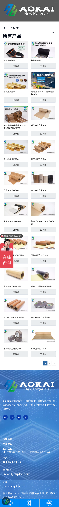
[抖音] (25, 417)
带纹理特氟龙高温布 (12, 221)
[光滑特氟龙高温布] (16, 177)
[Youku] (12, 417)
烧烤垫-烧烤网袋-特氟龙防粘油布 (42, 93)
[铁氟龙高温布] (16, 84)
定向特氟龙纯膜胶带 (12, 348)
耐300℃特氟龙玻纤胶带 (14, 255)
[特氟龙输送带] (16, 53)
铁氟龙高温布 (9, 91)
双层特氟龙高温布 (38, 190)
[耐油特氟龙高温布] (16, 146)
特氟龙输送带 (9, 60)
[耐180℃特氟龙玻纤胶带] (43, 273)
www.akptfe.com (15, 486)
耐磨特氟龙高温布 (38, 159)
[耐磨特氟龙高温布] (43, 146)
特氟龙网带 (36, 60)
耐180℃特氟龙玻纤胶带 (41, 286)
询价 (17, 66)
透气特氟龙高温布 (38, 125)
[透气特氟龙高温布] (43, 112)
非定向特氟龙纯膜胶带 (40, 317)
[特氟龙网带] (43, 53)
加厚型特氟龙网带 (38, 348)
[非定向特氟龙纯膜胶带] (43, 304)
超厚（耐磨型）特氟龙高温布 (42, 222)
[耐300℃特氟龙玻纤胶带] (16, 242)
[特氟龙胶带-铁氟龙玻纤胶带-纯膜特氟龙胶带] (16, 118)
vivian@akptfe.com (16, 474)
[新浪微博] (5, 417)
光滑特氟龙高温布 (11, 190)
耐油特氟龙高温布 (11, 159)
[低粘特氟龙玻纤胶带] (43, 242)
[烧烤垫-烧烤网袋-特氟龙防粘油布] (43, 84)
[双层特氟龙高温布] (43, 177)
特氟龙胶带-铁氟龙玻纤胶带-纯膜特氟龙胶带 (15, 126)
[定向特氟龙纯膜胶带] (16, 336)
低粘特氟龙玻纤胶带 (39, 255)
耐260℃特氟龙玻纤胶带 (14, 317)
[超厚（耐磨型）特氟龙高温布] (43, 208)
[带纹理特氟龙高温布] (16, 208)
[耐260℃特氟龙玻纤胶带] (16, 304)
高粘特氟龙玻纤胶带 (12, 286)
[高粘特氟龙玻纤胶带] (16, 273)
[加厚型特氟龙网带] (43, 336)
